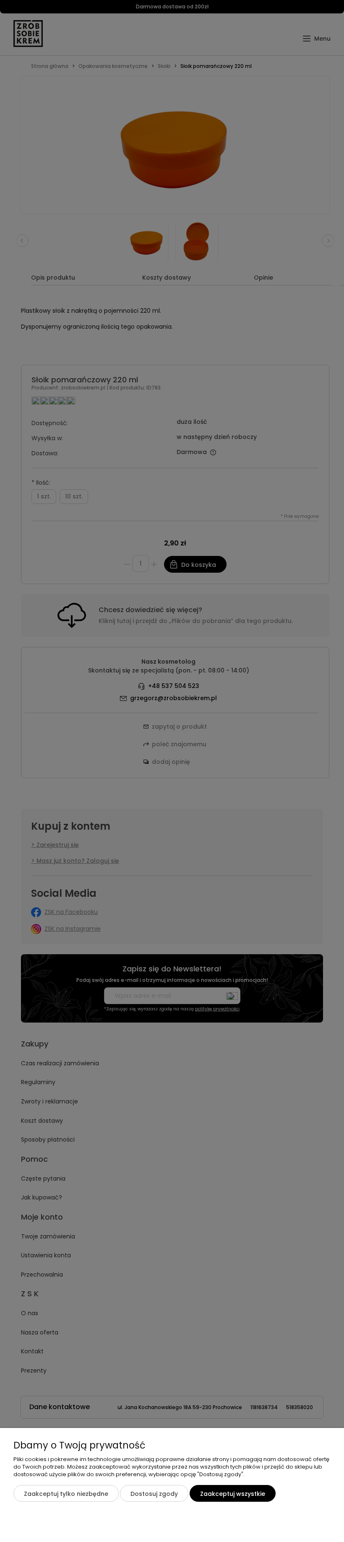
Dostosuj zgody (154, 1494)
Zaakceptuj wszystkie (232, 1494)
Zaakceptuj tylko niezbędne (66, 1494)
